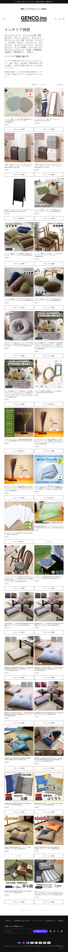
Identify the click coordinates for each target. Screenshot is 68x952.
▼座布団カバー (19, 52)
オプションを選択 (19, 129)
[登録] (30, 931)
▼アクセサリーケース (12, 35)
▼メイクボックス (35, 47)
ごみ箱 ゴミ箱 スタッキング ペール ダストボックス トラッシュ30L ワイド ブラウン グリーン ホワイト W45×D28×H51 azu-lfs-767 (48, 166)
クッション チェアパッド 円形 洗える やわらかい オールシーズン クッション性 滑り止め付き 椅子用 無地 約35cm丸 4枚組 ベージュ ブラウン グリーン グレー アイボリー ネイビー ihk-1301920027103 (18, 579)
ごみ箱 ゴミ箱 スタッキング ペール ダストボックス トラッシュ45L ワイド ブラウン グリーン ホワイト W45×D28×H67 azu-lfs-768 (18, 166)
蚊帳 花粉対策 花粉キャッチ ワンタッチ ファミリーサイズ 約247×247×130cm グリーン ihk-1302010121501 (48, 527)
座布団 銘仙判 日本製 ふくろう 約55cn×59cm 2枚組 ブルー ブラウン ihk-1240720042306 (48, 804)
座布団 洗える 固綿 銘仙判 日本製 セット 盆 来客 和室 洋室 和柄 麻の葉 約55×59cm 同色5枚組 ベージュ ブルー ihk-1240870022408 (18, 669)
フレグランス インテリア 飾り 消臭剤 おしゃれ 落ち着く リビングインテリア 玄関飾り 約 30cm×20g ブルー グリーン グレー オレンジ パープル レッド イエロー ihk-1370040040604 (48, 442)
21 (41, 910)
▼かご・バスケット (22, 38)
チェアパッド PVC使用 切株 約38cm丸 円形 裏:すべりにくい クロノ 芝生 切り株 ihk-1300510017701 (48, 577)
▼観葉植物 (37, 50)
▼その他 (11, 42)
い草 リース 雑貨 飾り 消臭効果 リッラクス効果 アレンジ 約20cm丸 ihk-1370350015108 (48, 391)
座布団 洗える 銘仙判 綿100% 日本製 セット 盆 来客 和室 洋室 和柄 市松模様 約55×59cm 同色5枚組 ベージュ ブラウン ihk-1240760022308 (48, 759)
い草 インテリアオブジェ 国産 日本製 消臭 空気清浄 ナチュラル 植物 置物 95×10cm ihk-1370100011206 (18, 440)
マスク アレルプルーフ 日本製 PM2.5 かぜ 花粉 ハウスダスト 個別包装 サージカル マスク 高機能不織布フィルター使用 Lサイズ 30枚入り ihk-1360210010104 (48, 487)
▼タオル (20, 42)
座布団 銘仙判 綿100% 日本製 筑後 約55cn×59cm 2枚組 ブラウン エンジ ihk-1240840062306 (48, 713)
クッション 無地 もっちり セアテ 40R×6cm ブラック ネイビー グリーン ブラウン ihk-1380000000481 (48, 299)
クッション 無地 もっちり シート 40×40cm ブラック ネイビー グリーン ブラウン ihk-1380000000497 (48, 210)
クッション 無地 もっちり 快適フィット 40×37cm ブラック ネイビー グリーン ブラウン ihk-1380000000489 (48, 255)
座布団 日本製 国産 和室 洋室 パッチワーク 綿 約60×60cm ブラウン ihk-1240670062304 (17, 847)
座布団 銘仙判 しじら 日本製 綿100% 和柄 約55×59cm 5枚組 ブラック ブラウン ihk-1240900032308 (19, 624)
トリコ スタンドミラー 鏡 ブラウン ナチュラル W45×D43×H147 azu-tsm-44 (47, 119)
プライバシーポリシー (37, 920)
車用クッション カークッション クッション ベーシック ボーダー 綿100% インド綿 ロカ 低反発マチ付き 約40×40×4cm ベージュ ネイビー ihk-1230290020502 (48, 893)
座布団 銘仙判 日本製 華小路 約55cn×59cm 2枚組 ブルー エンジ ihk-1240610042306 (18, 891)
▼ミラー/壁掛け (21, 47)
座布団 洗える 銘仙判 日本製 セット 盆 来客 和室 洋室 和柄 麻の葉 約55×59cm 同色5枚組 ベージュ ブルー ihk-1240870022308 (48, 669)
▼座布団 (7, 52)
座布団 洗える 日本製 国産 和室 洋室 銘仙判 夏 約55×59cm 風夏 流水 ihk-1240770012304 (17, 758)
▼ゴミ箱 (29, 40)
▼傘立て (30, 52)
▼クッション (37, 38)
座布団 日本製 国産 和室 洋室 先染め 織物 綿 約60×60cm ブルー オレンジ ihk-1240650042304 (47, 847)
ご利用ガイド (8, 920)
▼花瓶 (28, 50)
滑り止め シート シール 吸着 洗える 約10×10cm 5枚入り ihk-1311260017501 (18, 533)
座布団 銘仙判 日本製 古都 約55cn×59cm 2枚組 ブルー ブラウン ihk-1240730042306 (18, 804)
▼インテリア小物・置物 (32, 35)
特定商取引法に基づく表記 (22, 920)
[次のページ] (46, 910)
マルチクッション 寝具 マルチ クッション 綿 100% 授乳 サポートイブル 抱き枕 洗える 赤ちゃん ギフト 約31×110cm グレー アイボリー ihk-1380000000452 (18, 344)
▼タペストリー (31, 42)
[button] (4, 19)
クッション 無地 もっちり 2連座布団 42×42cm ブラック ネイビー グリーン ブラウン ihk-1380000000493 (18, 254)
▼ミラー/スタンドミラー (24, 45)
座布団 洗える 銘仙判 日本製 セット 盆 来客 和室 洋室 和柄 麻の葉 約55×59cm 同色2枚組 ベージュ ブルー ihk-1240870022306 (18, 714)
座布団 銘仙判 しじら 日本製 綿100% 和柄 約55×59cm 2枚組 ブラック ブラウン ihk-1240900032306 (49, 624)
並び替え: (34, 84)
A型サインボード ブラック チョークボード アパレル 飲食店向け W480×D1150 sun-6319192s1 (18, 210)
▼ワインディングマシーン (14, 50)
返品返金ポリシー (51, 920)
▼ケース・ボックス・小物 (14, 40)
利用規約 (60, 920)
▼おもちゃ (8, 38)
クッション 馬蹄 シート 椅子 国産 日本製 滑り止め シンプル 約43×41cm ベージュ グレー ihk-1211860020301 (18, 120)
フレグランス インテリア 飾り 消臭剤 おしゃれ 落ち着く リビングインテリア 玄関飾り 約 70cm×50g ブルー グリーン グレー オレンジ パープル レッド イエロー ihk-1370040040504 (18, 488)
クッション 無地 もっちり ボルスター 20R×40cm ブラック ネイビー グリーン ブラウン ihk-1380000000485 (18, 299)
